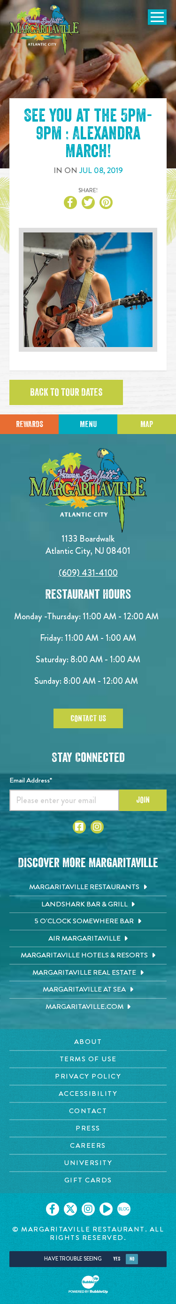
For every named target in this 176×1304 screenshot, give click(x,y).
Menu (88, 424)
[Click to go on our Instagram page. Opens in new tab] (88, 1209)
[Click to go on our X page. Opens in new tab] (70, 1209)
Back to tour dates (66, 392)
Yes (116, 1258)
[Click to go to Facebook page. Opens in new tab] (79, 826)
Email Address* (30, 780)
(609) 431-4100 (88, 572)
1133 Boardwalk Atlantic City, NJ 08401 (88, 544)
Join (143, 800)
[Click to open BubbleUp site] (88, 1284)
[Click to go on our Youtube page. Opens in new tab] (106, 1209)
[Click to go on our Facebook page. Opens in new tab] (52, 1209)
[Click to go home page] (44, 30)
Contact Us (88, 718)
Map (146, 424)
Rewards (29, 424)
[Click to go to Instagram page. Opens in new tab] (97, 826)
